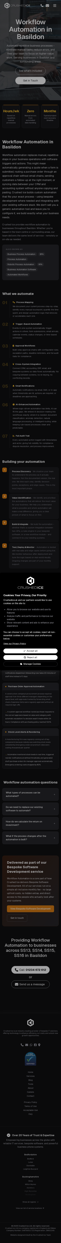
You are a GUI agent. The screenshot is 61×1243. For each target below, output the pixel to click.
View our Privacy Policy (14, 643)
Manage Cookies (32, 663)
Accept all (32, 650)
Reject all (32, 657)
